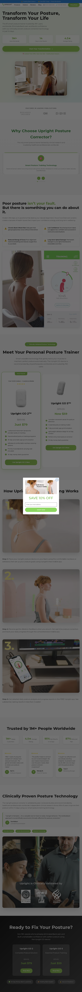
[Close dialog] (57, 479)
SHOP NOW (41, 510)
